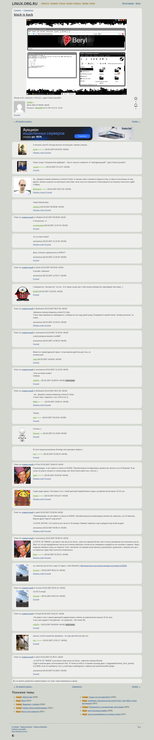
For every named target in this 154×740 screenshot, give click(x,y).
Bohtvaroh (37, 189)
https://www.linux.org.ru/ (19, 731)
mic (34, 640)
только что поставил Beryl (99, 697)
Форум (69, 3)
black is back (23, 14)
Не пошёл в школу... (24, 121)
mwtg (35, 359)
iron (34, 454)
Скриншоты (28, 10)
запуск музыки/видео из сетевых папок (104, 714)
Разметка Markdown (40, 727)
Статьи (62, 3)
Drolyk (35, 496)
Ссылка (17, 115)
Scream (36, 570)
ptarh (35, 475)
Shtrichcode (27, 697)
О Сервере (15, 727)
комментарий (27, 217)
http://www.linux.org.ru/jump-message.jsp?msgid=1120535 (103, 566)
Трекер (85, 3)
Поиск (92, 3)
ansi (34, 418)
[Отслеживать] (135, 105)
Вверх (139, 727)
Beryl (24, 701)
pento (35, 149)
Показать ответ (38, 153)
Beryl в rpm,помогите (30, 712)
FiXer (35, 402)
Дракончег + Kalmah (31, 704)
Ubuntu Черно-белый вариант (35, 708)
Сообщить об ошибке (19, 729)
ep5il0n (30, 102)
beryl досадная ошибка (97, 711)
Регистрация (128, 3)
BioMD (36, 291)
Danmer (36, 433)
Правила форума (26, 727)
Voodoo (135, 121)
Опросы (77, 3)
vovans (36, 167)
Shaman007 (39, 108)
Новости (45, 3)
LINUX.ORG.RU (25, 3)
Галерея (54, 3)
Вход (138, 3)
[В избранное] (135, 98)
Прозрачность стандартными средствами (106, 707)
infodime (36, 207)
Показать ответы (39, 192)
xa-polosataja (38, 225)
